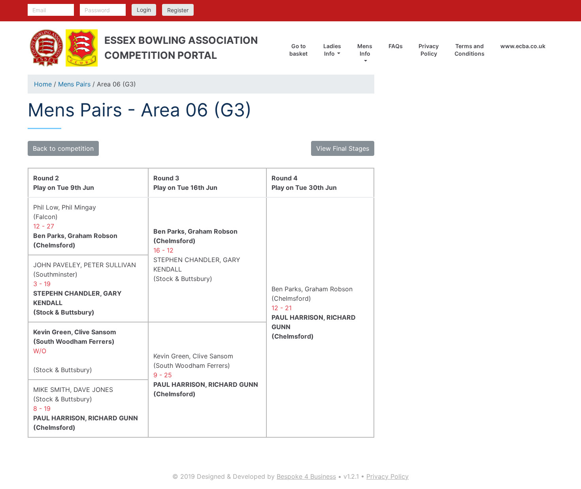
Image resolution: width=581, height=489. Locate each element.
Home (43, 84)
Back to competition (63, 148)
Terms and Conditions (470, 50)
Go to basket (298, 50)
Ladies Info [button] (332, 50)
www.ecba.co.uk (522, 46)
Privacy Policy (429, 50)
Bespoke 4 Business (306, 476)
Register (178, 10)
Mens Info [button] (364, 50)
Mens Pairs (74, 84)
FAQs (396, 46)
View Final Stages (342, 148)
